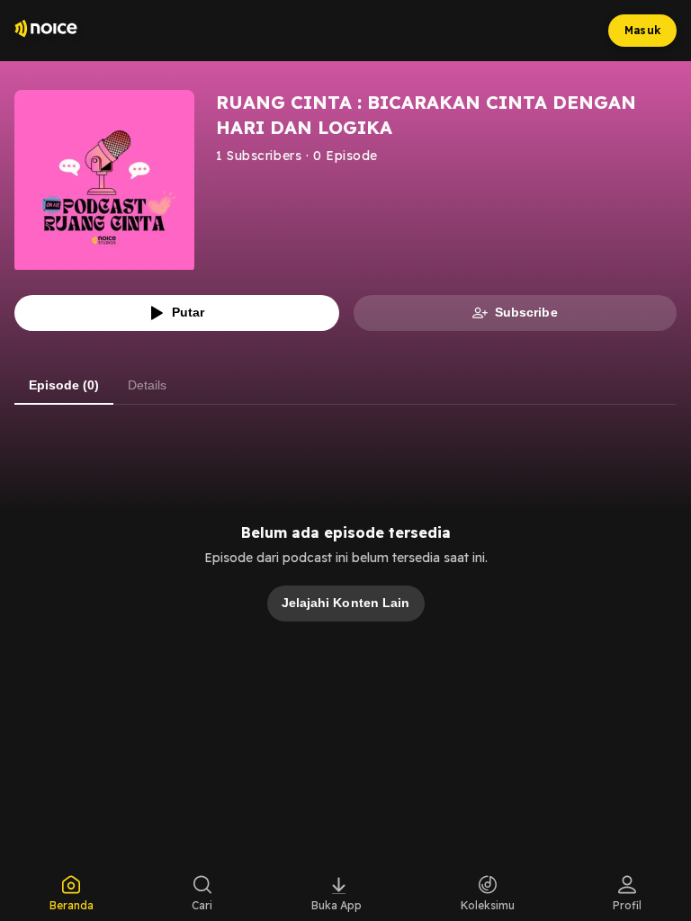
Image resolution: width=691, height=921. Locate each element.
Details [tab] (147, 385)
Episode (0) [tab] (64, 385)
